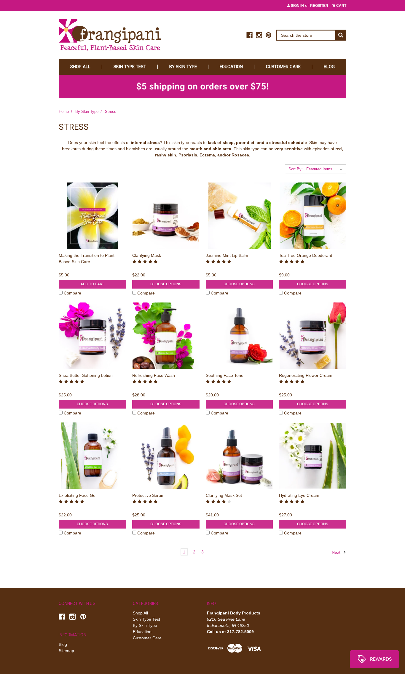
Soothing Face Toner (225, 375)
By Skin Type (183, 66)
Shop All (80, 66)
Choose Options (165, 284)
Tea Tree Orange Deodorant (305, 255)
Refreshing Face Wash (153, 375)
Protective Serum (148, 495)
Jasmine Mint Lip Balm (227, 255)
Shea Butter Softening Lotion (86, 375)
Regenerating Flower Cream (305, 375)
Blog (329, 66)
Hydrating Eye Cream (299, 495)
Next (337, 552)
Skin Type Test (130, 66)
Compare (72, 293)
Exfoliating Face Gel (77, 495)
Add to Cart (92, 284)
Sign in (297, 6)
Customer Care (283, 66)
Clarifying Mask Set (224, 495)
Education (231, 66)
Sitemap (66, 650)
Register (319, 6)
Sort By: (295, 169)
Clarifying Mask (146, 255)
